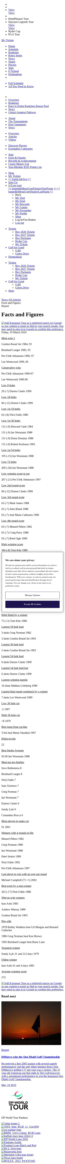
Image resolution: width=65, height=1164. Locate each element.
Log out (19, 222)
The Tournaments (18, 121)
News (11, 58)
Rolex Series (15, 55)
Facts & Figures (17, 157)
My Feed (20, 201)
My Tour (20, 197)
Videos (12, 139)
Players (12, 64)
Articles (12, 136)
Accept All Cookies (32, 604)
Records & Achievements (22, 160)
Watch (11, 61)
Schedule (13, 49)
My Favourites (23, 210)
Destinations (15, 74)
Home (11, 46)
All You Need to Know (21, 86)
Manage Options (32, 595)
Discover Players (17, 145)
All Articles (14, 299)
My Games (21, 207)
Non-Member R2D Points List (25, 167)
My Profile (21, 213)
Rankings (13, 52)
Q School (13, 71)
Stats (11, 68)
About (11, 118)
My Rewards (22, 204)
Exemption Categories (20, 148)
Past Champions (17, 124)
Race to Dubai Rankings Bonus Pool (28, 106)
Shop (18, 216)
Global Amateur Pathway (22, 112)
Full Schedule (15, 83)
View (11, 9)
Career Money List (18, 163)
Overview (13, 99)
